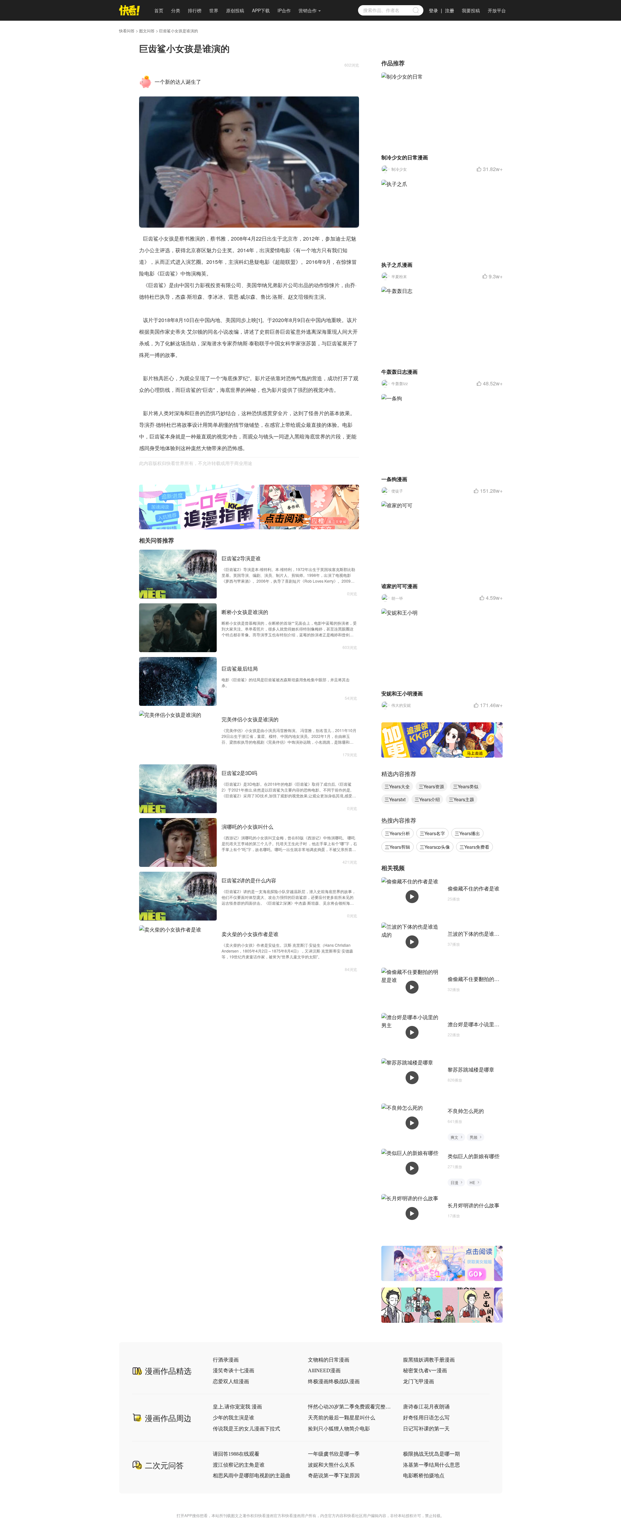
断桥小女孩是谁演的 (245, 612)
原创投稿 (235, 10)
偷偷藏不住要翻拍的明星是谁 (481, 979)
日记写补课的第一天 (426, 1428)
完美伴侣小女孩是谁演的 (250, 719)
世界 (213, 10)
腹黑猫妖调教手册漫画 (429, 1360)
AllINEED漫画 (324, 1370)
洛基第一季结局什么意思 (431, 1465)
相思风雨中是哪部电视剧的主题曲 (251, 1475)
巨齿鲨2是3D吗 (239, 773)
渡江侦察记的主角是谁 (239, 1465)
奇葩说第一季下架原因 (334, 1475)
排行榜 (195, 10)
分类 (175, 10)
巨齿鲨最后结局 (240, 668)
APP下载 (261, 10)
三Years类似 (465, 786)
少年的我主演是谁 (233, 1417)
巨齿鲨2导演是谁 (241, 558)
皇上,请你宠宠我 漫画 (237, 1406)
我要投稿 (471, 10)
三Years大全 (397, 786)
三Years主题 (461, 799)
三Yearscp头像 (435, 847)
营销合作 (308, 10)
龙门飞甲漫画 (418, 1381)
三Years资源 (431, 786)
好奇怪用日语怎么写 (426, 1417)
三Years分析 (397, 833)
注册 (449, 10)
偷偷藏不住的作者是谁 (473, 888)
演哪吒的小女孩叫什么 (247, 826)
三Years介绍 (427, 799)
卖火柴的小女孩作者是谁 (250, 934)
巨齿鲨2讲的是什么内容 (249, 880)
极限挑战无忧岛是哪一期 (431, 1454)
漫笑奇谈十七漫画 (233, 1370)
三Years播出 (467, 833)
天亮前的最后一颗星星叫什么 (341, 1417)
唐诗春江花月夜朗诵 (426, 1406)
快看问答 (127, 31)
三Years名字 (432, 833)
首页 (158, 10)
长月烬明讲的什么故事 (473, 1205)
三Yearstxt (395, 799)
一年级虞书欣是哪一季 (334, 1454)
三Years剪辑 (397, 847)
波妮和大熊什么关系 (331, 1465)
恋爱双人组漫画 (231, 1381)
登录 (433, 10)
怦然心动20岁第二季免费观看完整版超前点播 (349, 1406)
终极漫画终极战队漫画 (334, 1381)
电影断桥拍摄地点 (423, 1475)
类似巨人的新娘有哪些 (473, 1156)
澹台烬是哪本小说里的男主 (479, 1024)
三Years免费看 (474, 847)
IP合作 (284, 10)
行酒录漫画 (226, 1360)
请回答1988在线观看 (236, 1454)
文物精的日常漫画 (328, 1360)
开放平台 (497, 10)
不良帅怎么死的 (466, 1111)
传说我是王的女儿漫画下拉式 (246, 1428)
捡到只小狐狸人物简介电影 (339, 1428)
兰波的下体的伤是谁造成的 (479, 933)
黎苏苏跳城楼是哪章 (471, 1069)
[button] (242, 524)
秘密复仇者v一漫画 (425, 1370)
